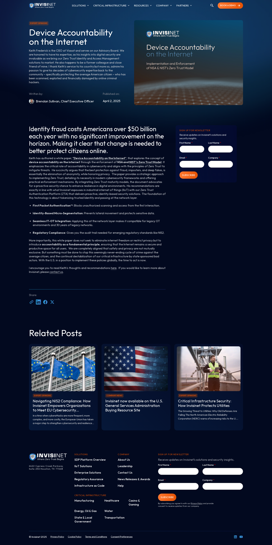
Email (183, 157)
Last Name (214, 142)
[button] (80, 5)
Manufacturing (84, 500)
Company (214, 157)
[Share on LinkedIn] (38, 302)
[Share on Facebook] (45, 302)
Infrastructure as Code (89, 485)
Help (121, 485)
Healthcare (111, 500)
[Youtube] (241, 537)
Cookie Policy (74, 536)
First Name (185, 142)
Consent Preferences (122, 536)
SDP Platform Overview (90, 459)
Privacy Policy (197, 503)
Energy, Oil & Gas (85, 511)
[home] (42, 5)
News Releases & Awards (134, 479)
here (113, 268)
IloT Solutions (83, 466)
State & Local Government (83, 519)
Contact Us (125, 472)
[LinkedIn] (235, 537)
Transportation (114, 517)
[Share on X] (52, 302)
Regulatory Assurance (88, 479)
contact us (56, 272)
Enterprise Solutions (87, 472)
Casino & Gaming (134, 502)
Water (108, 511)
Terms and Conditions (96, 536)
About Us (124, 459)
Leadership (125, 466)
